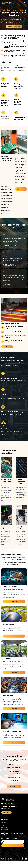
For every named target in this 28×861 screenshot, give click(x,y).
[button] (24, 3)
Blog (2, 825)
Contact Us (4, 827)
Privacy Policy (4, 829)
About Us (3, 822)
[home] (7, 3)
